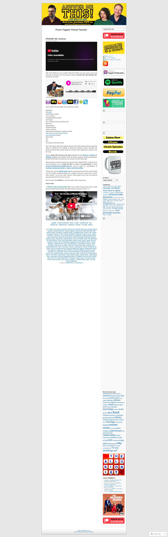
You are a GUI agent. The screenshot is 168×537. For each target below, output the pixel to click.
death (60, 237)
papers (82, 248)
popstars (53, 250)
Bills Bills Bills (88, 231)
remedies (51, 251)
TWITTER (77, 224)
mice (93, 245)
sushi (48, 256)
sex (110, 440)
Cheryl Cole (87, 232)
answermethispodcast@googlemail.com (59, 166)
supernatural (93, 255)
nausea (71, 247)
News (104, 202)
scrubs (48, 253)
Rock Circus (68, 251)
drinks (105, 407)
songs (121, 440)
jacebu (107, 480)
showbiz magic (58, 253)
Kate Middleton (72, 243)
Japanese (51, 243)
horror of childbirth (64, 242)
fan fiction (80, 239)
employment (59, 239)
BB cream (84, 229)
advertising (106, 393)
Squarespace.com (65, 171)
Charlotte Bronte (78, 232)
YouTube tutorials (71, 261)
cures (62, 235)
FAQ (90, 223)
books (111, 398)
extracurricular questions (113, 195)
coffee (94, 234)
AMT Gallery (117, 186)
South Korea (84, 253)
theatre (105, 446)
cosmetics (50, 235)
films (110, 412)
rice (56, 251)
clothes (113, 402)
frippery (105, 199)
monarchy (118, 422)
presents (110, 433)
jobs (65, 243)
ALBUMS (53, 223)
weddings (108, 450)
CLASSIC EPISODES (63, 223)
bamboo (78, 229)
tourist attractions (63, 258)
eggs (109, 407)
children (84, 234)
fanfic (85, 239)
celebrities (59, 232)
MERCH (90, 224)
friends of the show (118, 197)
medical (88, 245)
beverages (106, 398)
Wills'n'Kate (85, 259)
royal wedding (84, 251)
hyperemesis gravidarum (78, 242)
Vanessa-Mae (56, 259)
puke (93, 250)
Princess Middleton (79, 250)
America (118, 393)
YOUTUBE (84, 224)
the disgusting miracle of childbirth (72, 256)
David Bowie (77, 235)
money (106, 425)
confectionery (120, 402)
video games (65, 259)
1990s (51, 229)
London (121, 420)
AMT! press (111, 186)
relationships (109, 435)
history (118, 417)
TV (85, 258)
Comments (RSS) (88, 531)
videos (105, 214)
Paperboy (49, 112)
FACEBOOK (71, 224)
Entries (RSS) (77, 531)
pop (124, 431)
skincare (72, 253)
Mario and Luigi (73, 245)
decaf (64, 237)
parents (114, 430)
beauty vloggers (70, 231)
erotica (75, 239)
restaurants (106, 437)
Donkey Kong (50, 239)
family (121, 409)
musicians (65, 247)
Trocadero (72, 258)
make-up (60, 245)
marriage (110, 422)
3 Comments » (78, 263)
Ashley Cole (71, 229)
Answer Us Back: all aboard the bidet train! (112, 480)
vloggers (72, 259)
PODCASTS (69, 263)
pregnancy (60, 250)
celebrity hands (67, 232)
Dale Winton (69, 235)
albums (105, 186)
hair (113, 418)
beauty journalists (58, 231)
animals (64, 229)
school (105, 440)
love (104, 422)
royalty (120, 437)
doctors (93, 237)
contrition (111, 192)
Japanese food (59, 243)
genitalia (120, 415)
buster (53, 232)
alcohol (112, 393)
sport (105, 443)
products (88, 250)
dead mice (55, 237)
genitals (105, 418)
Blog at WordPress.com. (84, 530)
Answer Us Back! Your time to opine (111, 189)
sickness (66, 253)
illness (89, 242)
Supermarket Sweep (61, 133)
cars (121, 398)
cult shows (57, 235)
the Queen (111, 446)
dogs (121, 405)
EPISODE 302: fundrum (56, 39)
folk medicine (53, 240)
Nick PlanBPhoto (109, 485)
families (116, 409)
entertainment (67, 239)
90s (55, 229)
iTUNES (77, 223)
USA (117, 448)
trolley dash (79, 258)
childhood (78, 234)
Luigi (55, 245)
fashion (105, 413)
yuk (115, 450)
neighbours (106, 431)
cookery (105, 405)
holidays (106, 420)
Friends (105, 415)
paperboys (75, 248)
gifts (110, 418)
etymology (108, 409)
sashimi (92, 251)
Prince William (68, 250)
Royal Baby (76, 251)
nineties (85, 247)
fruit (116, 415)
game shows (77, 240)
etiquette (114, 407)
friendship (112, 415)
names (118, 428)
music (59, 247)
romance (113, 437)
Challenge (105, 192)
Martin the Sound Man (113, 200)
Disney (116, 405)
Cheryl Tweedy (63, 234)
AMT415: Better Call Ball (115, 491)
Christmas (106, 402)
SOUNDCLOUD (84, 223)
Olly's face (109, 202)
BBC (122, 396)
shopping (116, 440)
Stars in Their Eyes (51, 255)
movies (113, 424)
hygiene (112, 420)
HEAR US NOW (113, 199)
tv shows (89, 258)
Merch (121, 200)
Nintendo (91, 247)
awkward (113, 396)
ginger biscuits (91, 240)
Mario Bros (82, 245)
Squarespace (92, 253)
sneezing (108, 207)
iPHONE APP (54, 224)
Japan (93, 242)
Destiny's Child (71, 237)
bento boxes (79, 231)
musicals (112, 428)
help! (119, 199)
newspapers (78, 247)
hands (56, 242)
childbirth (72, 234)
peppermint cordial (90, 248)
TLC (56, 258)
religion (118, 435)
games (84, 240)
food (59, 240)
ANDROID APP (63, 224)
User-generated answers (111, 211)
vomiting (78, 259)
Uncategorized (110, 210)
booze (116, 398)
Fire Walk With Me (51, 135)
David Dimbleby (87, 235)
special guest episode (117, 207)
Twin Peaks (49, 133)
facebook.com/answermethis (55, 168)
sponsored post (107, 208)
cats (104, 400)
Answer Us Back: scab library (112, 486)
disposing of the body (83, 237)
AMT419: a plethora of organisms (112, 483)
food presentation (67, 240)
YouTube (92, 259)
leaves (89, 243)
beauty (90, 229)
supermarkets (84, 255)
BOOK (71, 223)
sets (52, 253)
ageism (59, 229)
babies (118, 396)
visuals (109, 214)
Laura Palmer (82, 243)
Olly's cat (54, 248)
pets (48, 250)
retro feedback (113, 206)
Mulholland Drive (51, 247)
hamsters (50, 242)
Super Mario (62, 255)
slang (77, 253)
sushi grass (54, 256)
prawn (105, 433)
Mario (66, 245)
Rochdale (60, 251)
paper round (61, 248)
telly (59, 256)
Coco (89, 234)
